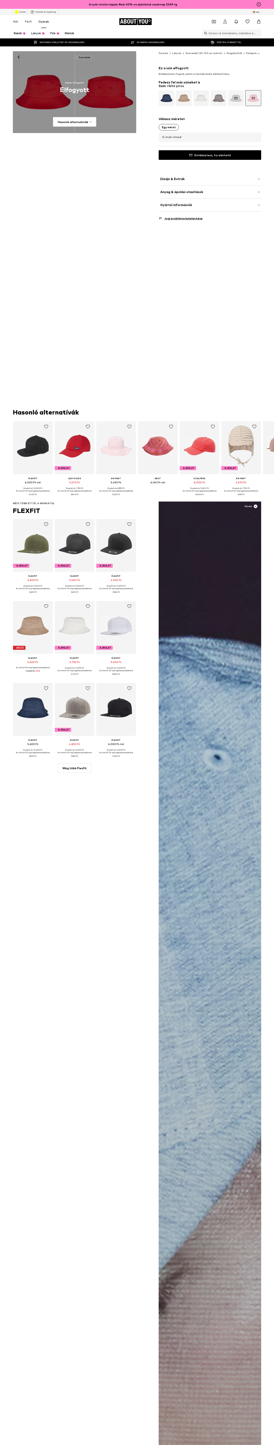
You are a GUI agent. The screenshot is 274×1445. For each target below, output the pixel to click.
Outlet (22, 12)
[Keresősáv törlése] (258, 33)
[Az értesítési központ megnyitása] (236, 21)
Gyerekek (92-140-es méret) (204, 53)
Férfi (28, 21)
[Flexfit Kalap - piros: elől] (43, 92)
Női (15, 21)
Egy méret (169, 127)
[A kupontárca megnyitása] (213, 21)
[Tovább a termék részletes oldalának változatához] (167, 98)
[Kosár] (258, 21)
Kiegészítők (234, 53)
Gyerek (44, 21)
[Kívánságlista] (247, 21)
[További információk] (33, 497)
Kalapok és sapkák (258, 53)
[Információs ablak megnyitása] (258, 4)
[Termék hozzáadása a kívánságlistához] (46, 426)
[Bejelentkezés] (225, 21)
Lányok (176, 53)
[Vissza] (18, 57)
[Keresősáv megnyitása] (204, 33)
